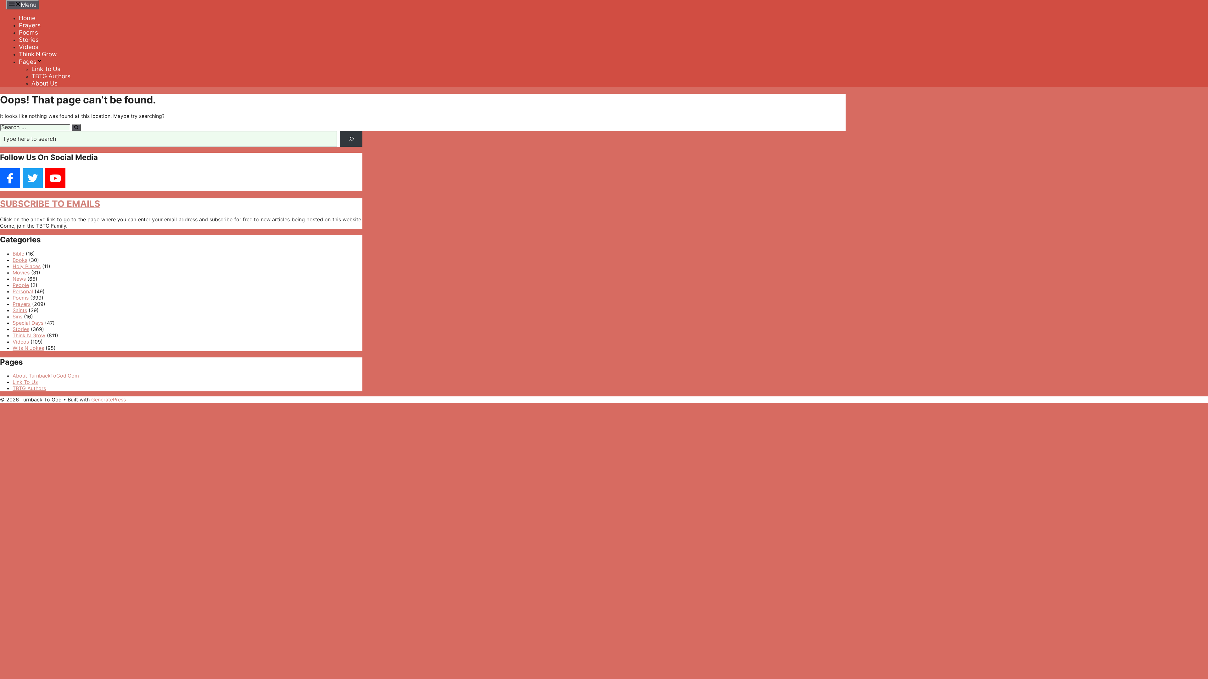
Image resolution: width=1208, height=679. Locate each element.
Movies (21, 272)
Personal (23, 291)
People (21, 285)
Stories (29, 39)
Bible (18, 254)
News (19, 279)
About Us (44, 83)
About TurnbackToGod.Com (46, 376)
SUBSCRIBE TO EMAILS (50, 203)
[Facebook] (10, 178)
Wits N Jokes (28, 348)
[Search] (76, 127)
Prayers (30, 25)
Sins (17, 316)
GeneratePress (108, 399)
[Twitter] (33, 178)
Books (20, 260)
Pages (27, 61)
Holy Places (27, 266)
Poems (28, 32)
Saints (20, 310)
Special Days (28, 323)
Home (27, 18)
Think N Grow (38, 54)
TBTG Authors (50, 76)
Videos (28, 47)
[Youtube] (55, 178)
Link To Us (45, 69)
